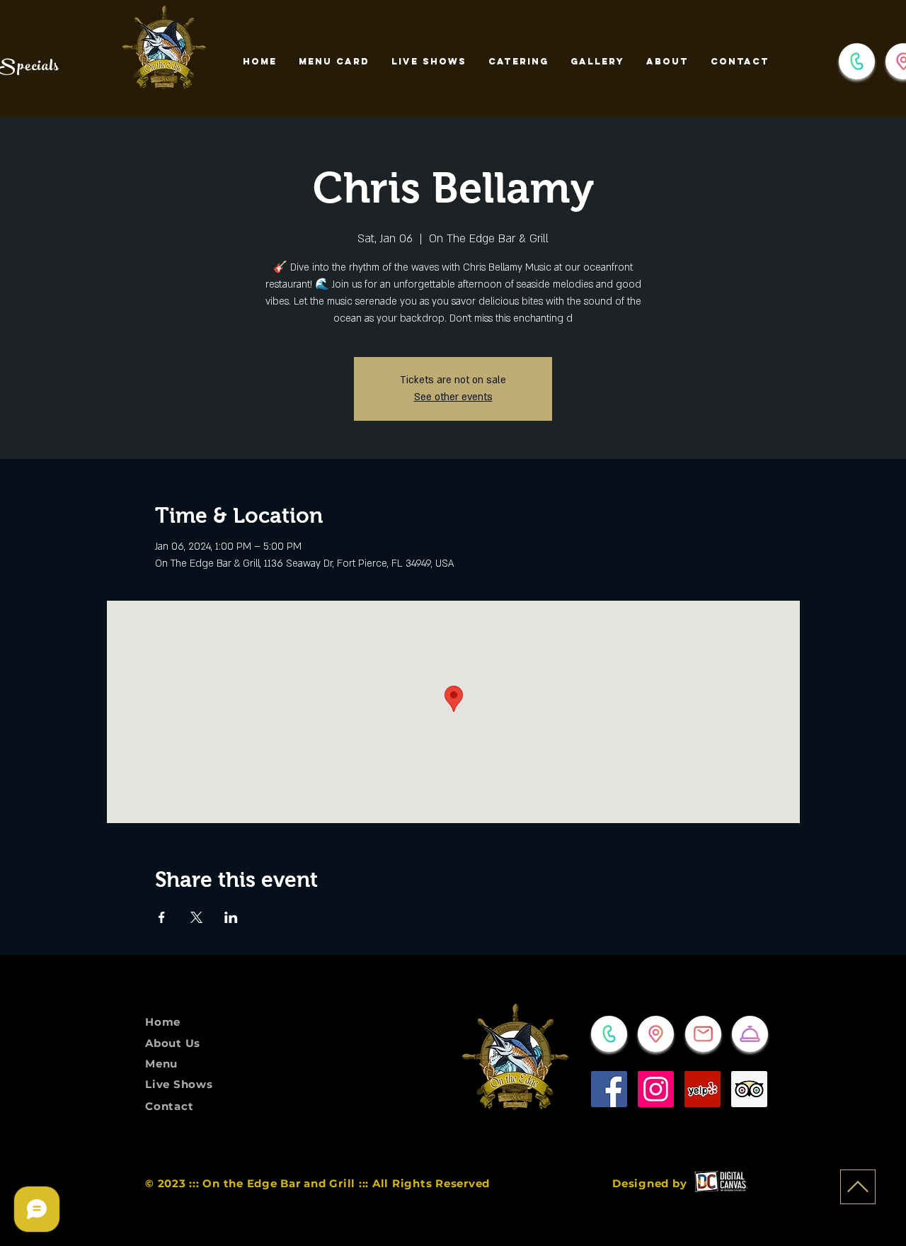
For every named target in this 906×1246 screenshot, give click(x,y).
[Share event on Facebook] (161, 917)
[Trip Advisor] (749, 1089)
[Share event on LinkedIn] (231, 917)
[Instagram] (656, 1089)
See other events (453, 397)
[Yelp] (702, 1089)
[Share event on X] (196, 917)
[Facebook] (609, 1089)
